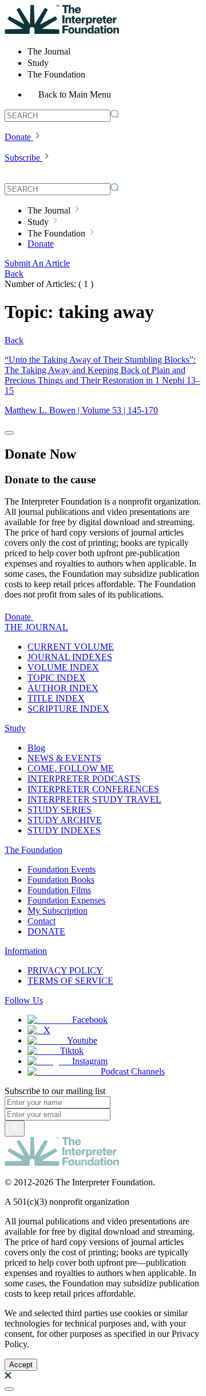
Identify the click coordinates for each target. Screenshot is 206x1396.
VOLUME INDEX (63, 667)
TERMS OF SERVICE (70, 981)
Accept (21, 1364)
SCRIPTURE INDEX (68, 708)
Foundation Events (61, 869)
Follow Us (24, 1000)
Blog (36, 748)
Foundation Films (59, 890)
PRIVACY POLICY (65, 970)
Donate (18, 137)
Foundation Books (60, 880)
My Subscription (57, 911)
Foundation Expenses (66, 900)
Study (15, 728)
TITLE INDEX (56, 698)
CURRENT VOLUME (70, 647)
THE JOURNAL (36, 627)
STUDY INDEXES (64, 830)
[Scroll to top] (9, 1389)
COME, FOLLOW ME (70, 768)
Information (26, 951)
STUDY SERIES (59, 810)
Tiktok (72, 1051)
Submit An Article (37, 263)
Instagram (90, 1061)
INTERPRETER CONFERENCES (93, 789)
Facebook (90, 1020)
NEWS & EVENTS (64, 758)
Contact (41, 921)
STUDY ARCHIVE (64, 820)
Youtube (82, 1040)
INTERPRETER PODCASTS (83, 779)
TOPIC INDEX (56, 678)
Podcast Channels (133, 1071)
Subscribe (22, 157)
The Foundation (33, 850)
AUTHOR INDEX (62, 688)
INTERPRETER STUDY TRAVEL (94, 799)
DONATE (46, 931)
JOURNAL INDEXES (69, 657)
